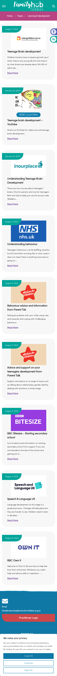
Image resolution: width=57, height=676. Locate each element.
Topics (20, 16)
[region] (28, 655)
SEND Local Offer (28, 114)
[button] (53, 31)
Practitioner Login (28, 617)
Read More (12, 73)
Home (9, 16)
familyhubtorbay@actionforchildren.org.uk (21, 611)
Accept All (28, 656)
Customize (28, 663)
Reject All (28, 670)
